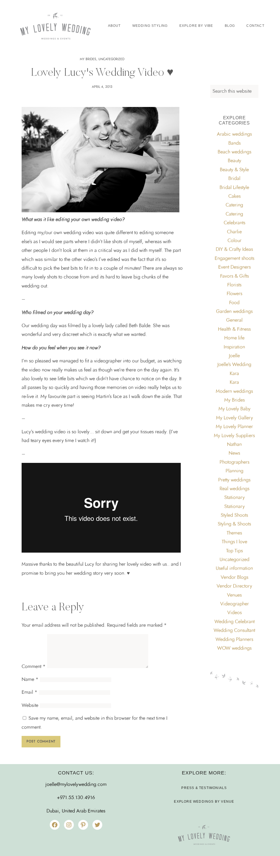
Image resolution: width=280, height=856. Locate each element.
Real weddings (234, 488)
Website (30, 705)
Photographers (234, 462)
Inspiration (234, 347)
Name (30, 679)
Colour (234, 240)
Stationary (234, 497)
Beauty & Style (234, 169)
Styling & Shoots (234, 524)
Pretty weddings (234, 480)
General (234, 320)
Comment (34, 666)
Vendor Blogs (234, 577)
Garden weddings (234, 311)
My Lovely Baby (234, 409)
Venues (234, 595)
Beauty (234, 160)
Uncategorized (111, 59)
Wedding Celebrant (234, 621)
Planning (234, 471)
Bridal (234, 178)
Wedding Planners (234, 639)
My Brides (88, 59)
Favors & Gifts (234, 276)
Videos (234, 612)
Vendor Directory (234, 586)
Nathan (234, 444)
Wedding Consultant (234, 630)
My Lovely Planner (234, 426)
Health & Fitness (234, 329)
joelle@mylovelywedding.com (76, 784)
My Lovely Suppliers (234, 435)
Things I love (234, 541)
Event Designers (234, 267)
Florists (234, 285)
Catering (234, 205)
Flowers (234, 293)
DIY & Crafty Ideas (234, 249)
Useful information (234, 568)
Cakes (234, 196)
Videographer (234, 604)
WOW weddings (234, 648)
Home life (234, 338)
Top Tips (234, 551)
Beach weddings (234, 152)
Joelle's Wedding (234, 364)
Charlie (234, 232)
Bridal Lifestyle (234, 187)
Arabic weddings (234, 134)
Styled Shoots (234, 515)
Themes (234, 533)
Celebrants (234, 222)
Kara (234, 373)
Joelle (234, 355)
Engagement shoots (234, 258)
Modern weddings (234, 391)
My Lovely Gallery (234, 418)
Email (29, 692)
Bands (234, 143)
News (234, 453)
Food (234, 302)
